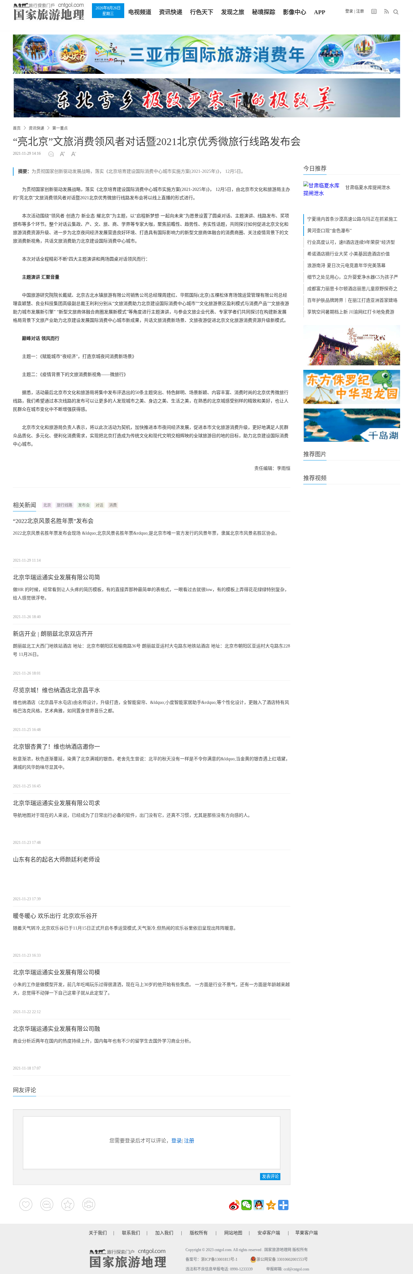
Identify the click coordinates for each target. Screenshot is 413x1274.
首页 (17, 128)
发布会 (84, 505)
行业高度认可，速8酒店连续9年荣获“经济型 (351, 242)
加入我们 (164, 1232)
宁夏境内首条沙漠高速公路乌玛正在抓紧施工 (352, 219)
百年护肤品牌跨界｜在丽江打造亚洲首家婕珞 (352, 300)
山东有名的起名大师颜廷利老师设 (56, 859)
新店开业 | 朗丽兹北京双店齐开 (53, 634)
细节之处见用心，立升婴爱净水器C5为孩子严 (352, 277)
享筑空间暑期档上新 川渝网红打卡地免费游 (350, 312)
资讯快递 (170, 12)
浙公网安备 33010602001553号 (282, 1259)
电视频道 (139, 12)
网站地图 (233, 1232)
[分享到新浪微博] (234, 1205)
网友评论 (24, 1090)
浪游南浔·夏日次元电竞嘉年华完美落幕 (346, 265)
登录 (349, 11)
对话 (99, 505)
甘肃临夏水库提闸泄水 (367, 187)
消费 (113, 505)
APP (319, 12)
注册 (360, 11)
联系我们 (131, 1232)
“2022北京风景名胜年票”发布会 (53, 521)
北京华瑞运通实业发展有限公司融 (56, 1029)
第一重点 (60, 128)
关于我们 (98, 1232)
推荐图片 (315, 454)
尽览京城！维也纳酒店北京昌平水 (56, 690)
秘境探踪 (263, 12)
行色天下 (201, 12)
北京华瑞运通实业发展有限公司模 (56, 972)
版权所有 (199, 1232)
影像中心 (294, 12)
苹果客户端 (306, 1232)
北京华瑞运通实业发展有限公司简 (56, 577)
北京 (47, 505)
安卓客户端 (268, 1232)
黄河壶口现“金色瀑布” (329, 230)
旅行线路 (64, 505)
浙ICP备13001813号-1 (219, 1259)
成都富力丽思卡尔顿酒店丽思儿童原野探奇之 (352, 288)
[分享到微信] (246, 1205)
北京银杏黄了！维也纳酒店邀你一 (56, 747)
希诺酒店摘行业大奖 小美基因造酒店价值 (348, 254)
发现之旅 (232, 12)
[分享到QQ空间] (271, 1205)
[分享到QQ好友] (259, 1205)
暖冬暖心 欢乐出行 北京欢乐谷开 (55, 916)
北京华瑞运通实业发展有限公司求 (56, 803)
